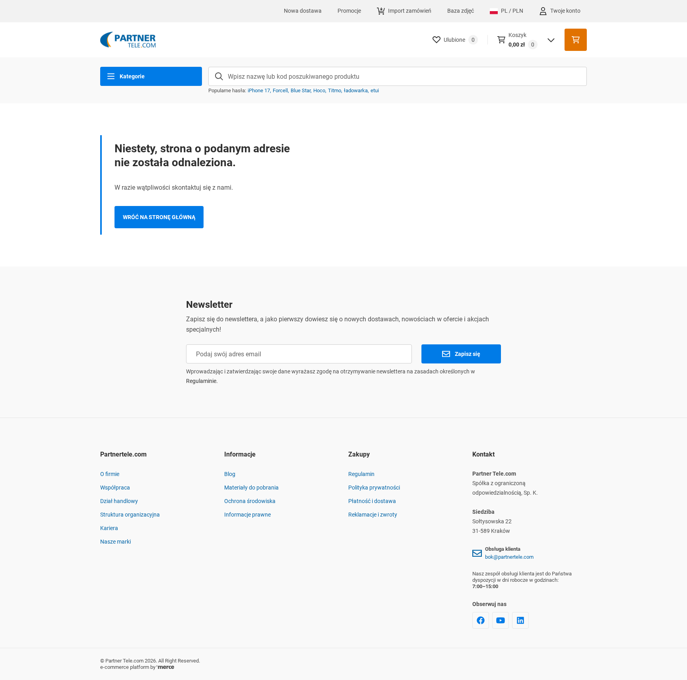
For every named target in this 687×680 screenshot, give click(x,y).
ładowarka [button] (356, 90)
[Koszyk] (576, 40)
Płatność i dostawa (372, 501)
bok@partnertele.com (509, 557)
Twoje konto (565, 11)
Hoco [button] (319, 90)
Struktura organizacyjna (130, 514)
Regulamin (361, 474)
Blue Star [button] (301, 90)
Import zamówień (409, 11)
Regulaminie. (202, 381)
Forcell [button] (280, 90)
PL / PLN (512, 11)
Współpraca (115, 487)
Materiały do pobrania (251, 487)
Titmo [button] (334, 90)
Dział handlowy (119, 501)
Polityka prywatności (374, 487)
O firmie (109, 474)
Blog (229, 474)
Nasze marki (115, 541)
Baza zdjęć (460, 11)
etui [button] (375, 90)
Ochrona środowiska (250, 501)
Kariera (109, 528)
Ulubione (459, 40)
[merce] (165, 667)
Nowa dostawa (303, 11)
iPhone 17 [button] (259, 90)
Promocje (349, 11)
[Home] (128, 39)
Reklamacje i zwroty (372, 514)
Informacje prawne (247, 514)
